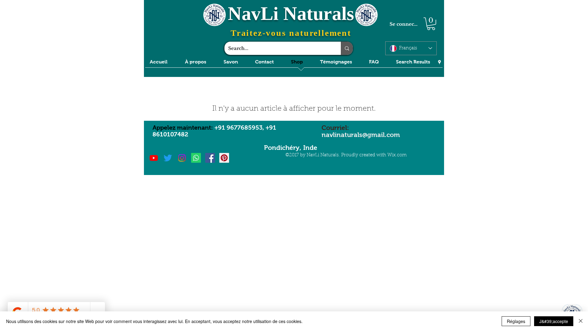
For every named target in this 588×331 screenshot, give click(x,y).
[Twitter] (168, 158)
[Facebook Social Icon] (210, 158)
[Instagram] (182, 158)
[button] (431, 23)
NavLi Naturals (291, 13)
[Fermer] (580, 321)
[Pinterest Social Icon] (224, 158)
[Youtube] (154, 158)
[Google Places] (439, 62)
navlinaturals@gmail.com (361, 134)
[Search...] (347, 48)
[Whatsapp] (196, 158)
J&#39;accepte (553, 321)
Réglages (516, 321)
